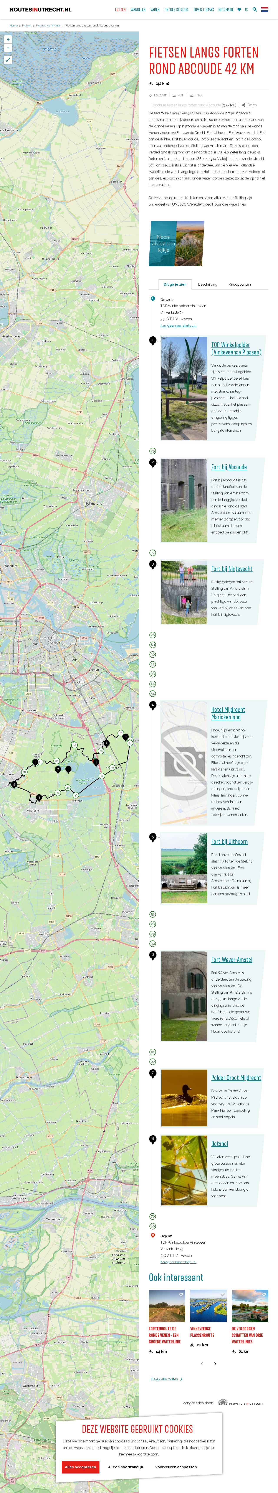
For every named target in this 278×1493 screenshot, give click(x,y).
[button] (96, 764)
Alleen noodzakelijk (125, 1467)
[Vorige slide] (202, 1364)
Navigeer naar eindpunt (179, 1262)
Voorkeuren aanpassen (176, 1467)
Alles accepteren (80, 1467)
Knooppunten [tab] (240, 284)
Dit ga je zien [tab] (175, 284)
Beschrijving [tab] (207, 284)
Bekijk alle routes (164, 1379)
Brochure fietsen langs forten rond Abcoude (186, 105)
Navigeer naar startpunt (179, 325)
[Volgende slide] (215, 1364)
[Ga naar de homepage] (41, 9)
